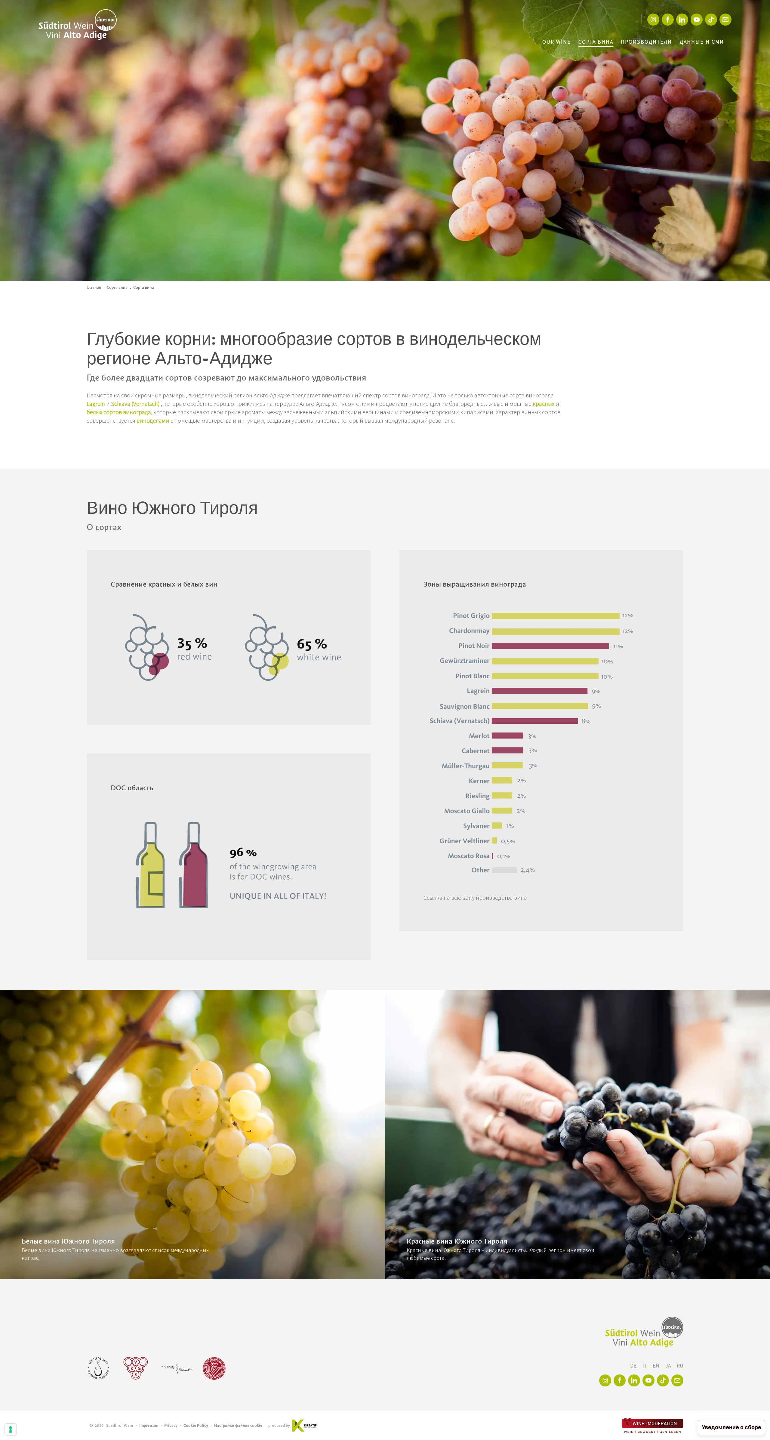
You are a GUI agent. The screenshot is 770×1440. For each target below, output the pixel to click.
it (645, 1366)
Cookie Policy (195, 1425)
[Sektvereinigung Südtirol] (99, 1368)
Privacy (170, 1425)
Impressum (148, 1425)
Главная (94, 287)
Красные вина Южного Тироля (457, 1241)
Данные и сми (701, 42)
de (634, 1366)
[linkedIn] (682, 20)
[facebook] (668, 20)
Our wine (556, 42)
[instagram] (653, 20)
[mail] (725, 20)
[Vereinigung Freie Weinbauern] (214, 1368)
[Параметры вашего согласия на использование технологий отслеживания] (10, 1429)
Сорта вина (595, 42)
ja (668, 1366)
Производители (646, 42)
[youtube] (697, 20)
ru (680, 1366)
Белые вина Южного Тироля (68, 1241)
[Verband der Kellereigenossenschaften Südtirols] (136, 1368)
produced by (279, 1425)
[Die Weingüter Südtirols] (177, 1368)
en (657, 1366)
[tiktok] (711, 20)
